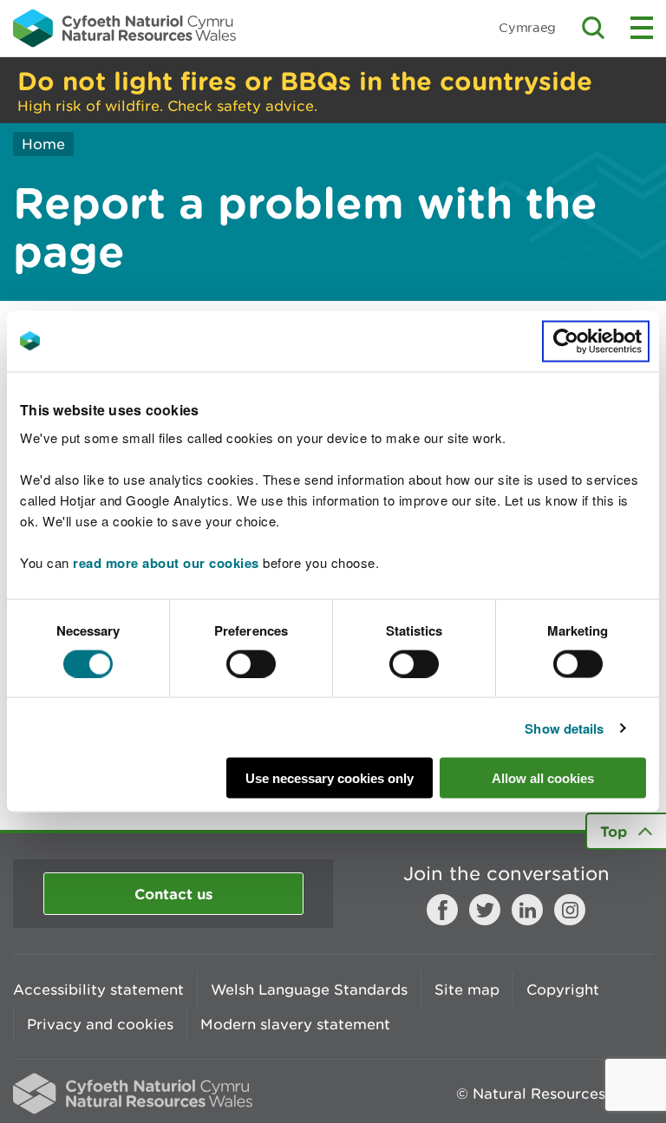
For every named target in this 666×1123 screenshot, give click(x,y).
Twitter (484, 909)
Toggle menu (641, 27)
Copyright (562, 989)
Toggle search (593, 27)
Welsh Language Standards (309, 989)
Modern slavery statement (295, 1024)
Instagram (569, 909)
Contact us (173, 893)
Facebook (442, 909)
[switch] (251, 663)
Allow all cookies (543, 778)
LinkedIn (527, 909)
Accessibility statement (98, 989)
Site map (467, 989)
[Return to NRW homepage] (124, 27)
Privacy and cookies (100, 1024)
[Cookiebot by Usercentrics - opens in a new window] (595, 340)
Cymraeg (527, 27)
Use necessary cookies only (329, 778)
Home (43, 144)
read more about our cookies (166, 562)
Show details (564, 727)
